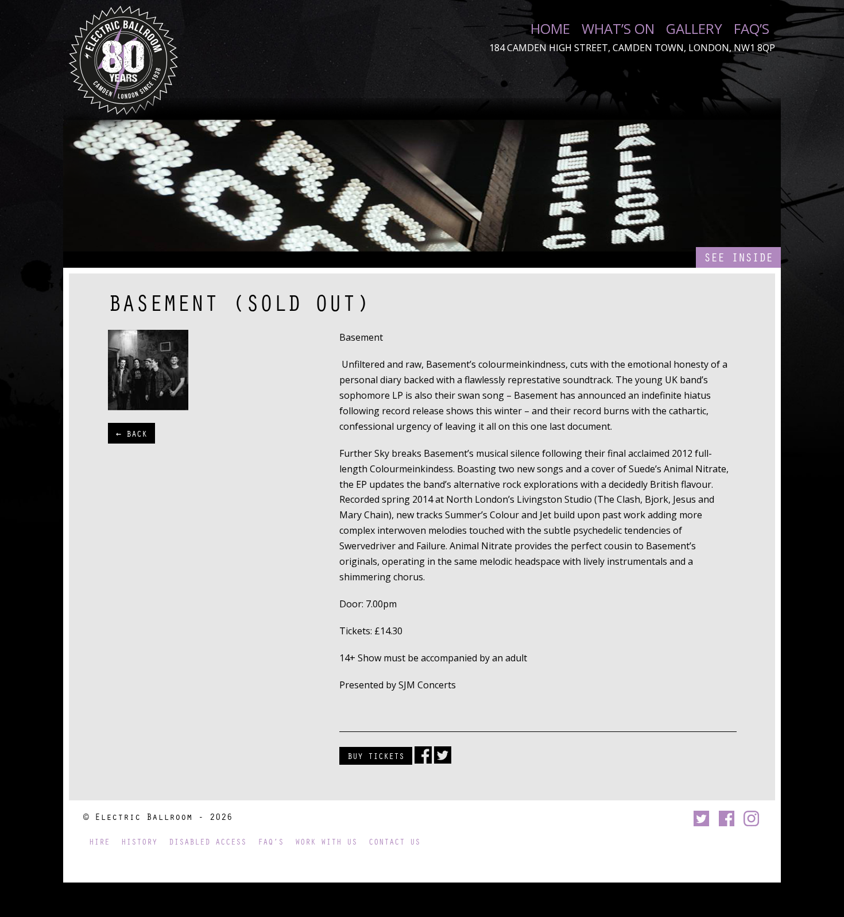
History (139, 841)
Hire (99, 841)
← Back (131, 433)
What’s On (618, 28)
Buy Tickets (375, 755)
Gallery (694, 28)
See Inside (738, 257)
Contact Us (394, 841)
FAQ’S (751, 28)
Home (550, 28)
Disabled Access (207, 841)
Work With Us (326, 841)
